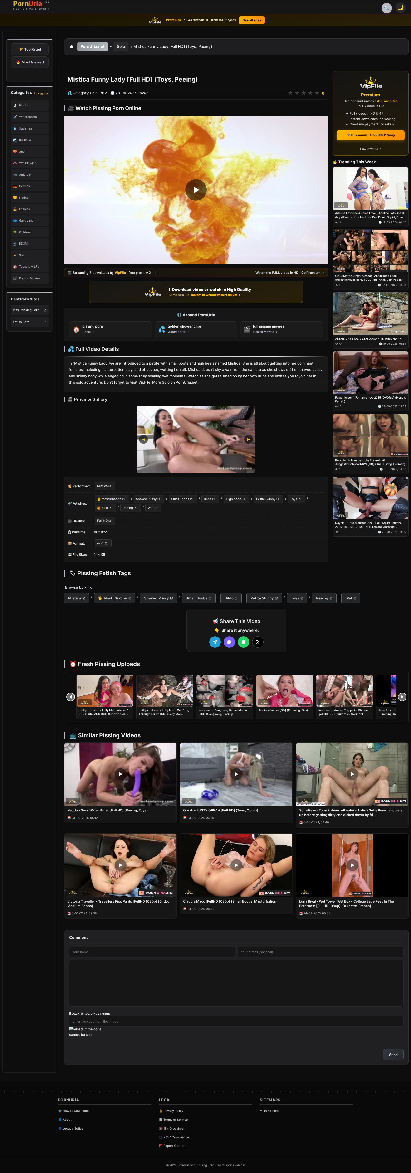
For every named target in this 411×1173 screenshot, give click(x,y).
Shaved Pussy (146, 499)
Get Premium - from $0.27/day (370, 135)
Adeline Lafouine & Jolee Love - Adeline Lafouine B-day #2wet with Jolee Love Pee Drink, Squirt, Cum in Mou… (370, 215)
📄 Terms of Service (173, 1119)
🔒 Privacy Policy (171, 1111)
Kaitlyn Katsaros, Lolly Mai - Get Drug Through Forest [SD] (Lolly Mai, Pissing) (164, 713)
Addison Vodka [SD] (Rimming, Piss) (283, 710)
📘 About (65, 1119)
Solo (121, 46)
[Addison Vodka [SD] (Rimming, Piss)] (284, 691)
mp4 (100, 543)
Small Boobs (180, 499)
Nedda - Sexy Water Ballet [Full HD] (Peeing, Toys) (107, 810)
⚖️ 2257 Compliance (174, 1137)
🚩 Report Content (172, 1146)
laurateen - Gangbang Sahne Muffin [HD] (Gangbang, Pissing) (223, 712)
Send (393, 1055)
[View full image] (196, 439)
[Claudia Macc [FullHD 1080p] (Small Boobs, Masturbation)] (236, 865)
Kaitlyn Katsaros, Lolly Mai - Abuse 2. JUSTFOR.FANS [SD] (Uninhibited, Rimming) (104, 713)
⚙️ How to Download (73, 1111)
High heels (234, 499)
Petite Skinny (265, 499)
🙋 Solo (102, 508)
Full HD (102, 521)
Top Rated (30, 49)
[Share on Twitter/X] (258, 642)
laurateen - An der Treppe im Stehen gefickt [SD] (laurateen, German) (343, 712)
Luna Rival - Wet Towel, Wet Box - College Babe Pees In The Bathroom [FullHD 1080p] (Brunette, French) (346, 903)
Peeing (128, 508)
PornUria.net (92, 46)
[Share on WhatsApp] (243, 642)
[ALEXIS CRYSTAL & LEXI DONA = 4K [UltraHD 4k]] (370, 314)
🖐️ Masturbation (109, 499)
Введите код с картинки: (89, 1013)
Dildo (207, 499)
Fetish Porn (21, 322)
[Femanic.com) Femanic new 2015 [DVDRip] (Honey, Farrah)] (370, 372)
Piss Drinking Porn (26, 310)
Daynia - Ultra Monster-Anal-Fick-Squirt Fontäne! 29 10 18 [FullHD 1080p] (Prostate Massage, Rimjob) (369, 525)
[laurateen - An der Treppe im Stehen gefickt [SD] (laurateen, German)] (344, 691)
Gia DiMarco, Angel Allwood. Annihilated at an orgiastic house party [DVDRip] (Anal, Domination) (369, 278)
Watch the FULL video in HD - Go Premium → (289, 273)
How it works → (370, 149)
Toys (293, 499)
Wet (151, 508)
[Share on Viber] (229, 642)
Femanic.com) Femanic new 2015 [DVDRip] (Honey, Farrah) (370, 399)
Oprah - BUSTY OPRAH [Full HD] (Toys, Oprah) (220, 810)
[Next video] (402, 697)
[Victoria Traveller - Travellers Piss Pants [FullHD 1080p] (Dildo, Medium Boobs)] (120, 865)
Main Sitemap (269, 1111)
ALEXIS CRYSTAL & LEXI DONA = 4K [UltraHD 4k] (368, 338)
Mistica (102, 486)
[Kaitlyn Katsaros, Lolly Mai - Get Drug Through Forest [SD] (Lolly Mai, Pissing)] (165, 691)
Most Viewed (30, 62)
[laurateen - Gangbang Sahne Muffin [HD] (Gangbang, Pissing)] (224, 691)
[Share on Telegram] (215, 642)
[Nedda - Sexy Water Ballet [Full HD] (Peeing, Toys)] (120, 774)
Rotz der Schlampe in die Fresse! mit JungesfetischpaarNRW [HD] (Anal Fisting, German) (370, 462)
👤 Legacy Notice (70, 1128)
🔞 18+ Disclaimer (172, 1128)
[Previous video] (70, 697)
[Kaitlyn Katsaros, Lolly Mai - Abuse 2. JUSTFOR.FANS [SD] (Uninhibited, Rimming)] (105, 691)
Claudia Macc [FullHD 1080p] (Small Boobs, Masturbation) (230, 901)
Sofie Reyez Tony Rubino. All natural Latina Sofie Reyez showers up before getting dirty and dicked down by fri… (351, 812)
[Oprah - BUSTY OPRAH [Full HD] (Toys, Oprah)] (236, 774)
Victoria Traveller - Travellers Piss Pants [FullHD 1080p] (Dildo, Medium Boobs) (118, 903)
